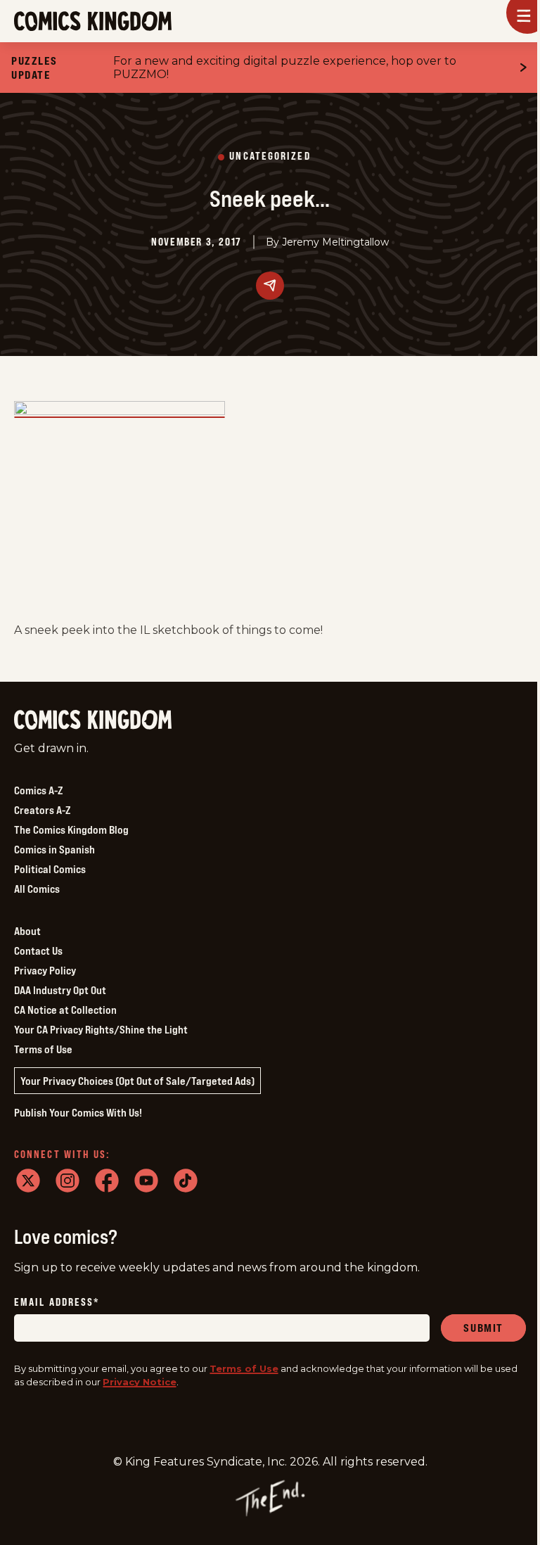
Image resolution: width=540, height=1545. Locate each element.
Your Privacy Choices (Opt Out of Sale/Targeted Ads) (137, 1081)
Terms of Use (43, 1049)
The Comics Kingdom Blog (71, 829)
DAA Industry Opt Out (60, 990)
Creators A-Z (42, 810)
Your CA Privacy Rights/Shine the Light (101, 1029)
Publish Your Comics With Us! (78, 1112)
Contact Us (38, 950)
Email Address (57, 1303)
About (27, 931)
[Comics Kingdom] (93, 720)
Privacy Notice (139, 1381)
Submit (483, 1328)
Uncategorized (269, 157)
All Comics (37, 889)
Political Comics (50, 869)
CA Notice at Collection (65, 1010)
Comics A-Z (38, 790)
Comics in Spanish (54, 849)
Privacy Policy (45, 970)
